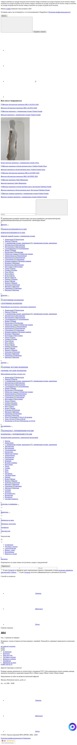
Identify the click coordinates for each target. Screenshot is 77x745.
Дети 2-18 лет (10, 419)
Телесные (8, 285)
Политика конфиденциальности (12, 738)
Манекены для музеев (8, 524)
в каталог (12, 646)
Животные (4, 512)
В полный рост (10, 493)
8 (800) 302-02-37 (6, 664)
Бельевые (8, 263)
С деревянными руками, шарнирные (17, 243)
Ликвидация (9, 239)
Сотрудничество (10, 548)
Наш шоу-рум (5, 531)
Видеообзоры (9, 552)
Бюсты (7, 277)
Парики (8, 279)
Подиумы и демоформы (9, 504)
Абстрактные (9, 245)
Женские (4, 224)
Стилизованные (10, 248)
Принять (4, 15)
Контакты (4, 559)
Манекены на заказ (7, 520)
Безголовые (9, 266)
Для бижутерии (10, 475)
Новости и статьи (11, 554)
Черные (7, 283)
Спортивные (9, 259)
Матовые (8, 286)
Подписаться (6, 566)
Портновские (9, 257)
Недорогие (9, 497)
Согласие (11, 570)
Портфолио (5, 527)
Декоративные (10, 256)
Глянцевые (9, 288)
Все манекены (6, 426)
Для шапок (9, 473)
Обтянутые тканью (11, 254)
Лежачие (8, 492)
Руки (7, 272)
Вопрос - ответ (10, 550)
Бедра (7, 276)
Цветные (8, 290)
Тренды (7, 241)
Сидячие (8, 490)
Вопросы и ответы (9, 659)
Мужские (4, 295)
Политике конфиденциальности (59, 12)
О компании (9, 545)
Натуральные (9, 247)
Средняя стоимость (11, 499)
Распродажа (9, 252)
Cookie (8, 9)
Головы (7, 270)
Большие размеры (11, 261)
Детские (3, 362)
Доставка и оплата (11, 546)
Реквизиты (27, 738)
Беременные (9, 265)
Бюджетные (9, 495)
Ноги (7, 274)
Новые (7, 250)
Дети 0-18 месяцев (11, 417)
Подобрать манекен (40, 31)
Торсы (7, 268)
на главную (5, 646)
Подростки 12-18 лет (12, 421)
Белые (7, 281)
